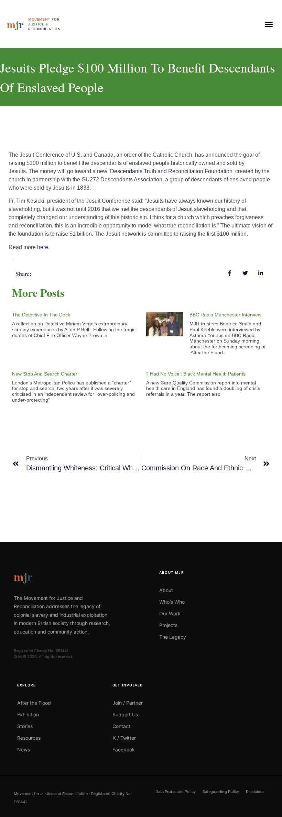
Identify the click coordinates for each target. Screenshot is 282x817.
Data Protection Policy (175, 791)
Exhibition (28, 714)
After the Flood (34, 703)
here (42, 247)
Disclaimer (255, 791)
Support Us (125, 714)
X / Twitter (124, 738)
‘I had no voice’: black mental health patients (196, 374)
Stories (25, 726)
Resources (29, 738)
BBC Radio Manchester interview (225, 314)
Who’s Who (172, 602)
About (166, 590)
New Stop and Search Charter (44, 374)
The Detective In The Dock (41, 314)
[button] (268, 24)
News (23, 749)
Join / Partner (127, 703)
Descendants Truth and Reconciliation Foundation (171, 171)
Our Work (170, 613)
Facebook (123, 749)
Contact (121, 726)
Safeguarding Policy (221, 791)
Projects (168, 625)
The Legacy (172, 637)
